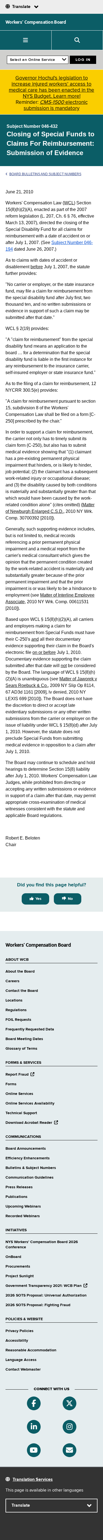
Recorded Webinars (22, 1216)
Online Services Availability (29, 1103)
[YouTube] (34, 1450)
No (70, 899)
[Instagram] (69, 1427)
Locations (14, 1000)
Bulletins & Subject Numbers (30, 1168)
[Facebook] (34, 1403)
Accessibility (16, 1341)
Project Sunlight (19, 1276)
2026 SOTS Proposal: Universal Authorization (46, 1295)
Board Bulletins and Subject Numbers (45, 174)
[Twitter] (69, 1403)
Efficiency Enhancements (27, 1158)
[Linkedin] (34, 1427)
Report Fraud (19, 1074)
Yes (38, 899)
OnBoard (13, 1257)
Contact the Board (21, 991)
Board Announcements (25, 1149)
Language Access (21, 1360)
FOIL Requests (18, 1020)
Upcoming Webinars (23, 1206)
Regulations (16, 1010)
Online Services (19, 1094)
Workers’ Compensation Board (35, 22)
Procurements (17, 1266)
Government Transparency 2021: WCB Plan (46, 1286)
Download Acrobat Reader (31, 1123)
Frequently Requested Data (29, 1029)
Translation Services (33, 1479)
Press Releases (19, 1187)
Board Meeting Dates (24, 1039)
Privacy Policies (19, 1331)
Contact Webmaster (23, 1369)
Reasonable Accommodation (30, 1350)
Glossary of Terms (21, 1049)
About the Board (20, 971)
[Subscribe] (69, 1450)
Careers (12, 981)
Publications (16, 1197)
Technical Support (21, 1113)
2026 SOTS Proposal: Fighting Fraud (37, 1305)
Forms (10, 1084)
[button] (26, 40)
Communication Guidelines (29, 1177)
